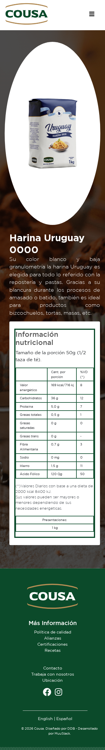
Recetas (53, 650)
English (45, 718)
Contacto (52, 668)
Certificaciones (52, 644)
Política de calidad (52, 632)
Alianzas (52, 638)
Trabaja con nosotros (52, 674)
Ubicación (52, 680)
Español (64, 718)
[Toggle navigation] (91, 14)
